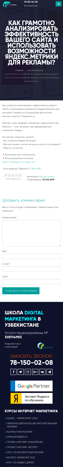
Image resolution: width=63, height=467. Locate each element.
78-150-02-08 (31, 363)
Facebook (13, 372)
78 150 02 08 (31, 2)
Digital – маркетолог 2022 (22, 418)
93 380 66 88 (34, 168)
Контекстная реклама (19, 431)
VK (42, 372)
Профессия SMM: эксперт (22, 447)
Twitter (21, 372)
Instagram (28, 372)
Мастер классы (47, 176)
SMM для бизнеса (17, 437)
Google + (35, 372)
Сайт (5, 276)
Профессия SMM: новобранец (25, 442)
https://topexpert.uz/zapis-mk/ (18, 162)
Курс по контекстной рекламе (25, 452)
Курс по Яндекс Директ (20, 462)
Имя (4, 251)
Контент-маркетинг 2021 (21, 457)
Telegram (49, 372)
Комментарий (9, 217)
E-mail (6, 264)
